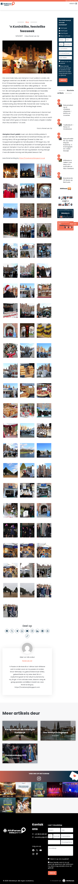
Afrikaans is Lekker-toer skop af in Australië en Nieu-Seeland (68, 164)
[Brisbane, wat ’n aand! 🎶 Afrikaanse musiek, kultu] (54, 790)
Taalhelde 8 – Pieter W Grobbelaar (68, 127)
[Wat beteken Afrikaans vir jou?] (23, 790)
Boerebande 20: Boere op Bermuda (68, 180)
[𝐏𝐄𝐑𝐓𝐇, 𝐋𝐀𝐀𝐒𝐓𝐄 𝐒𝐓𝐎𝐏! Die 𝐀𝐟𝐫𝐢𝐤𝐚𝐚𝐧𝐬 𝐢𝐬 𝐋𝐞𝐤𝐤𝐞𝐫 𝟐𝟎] (39, 790)
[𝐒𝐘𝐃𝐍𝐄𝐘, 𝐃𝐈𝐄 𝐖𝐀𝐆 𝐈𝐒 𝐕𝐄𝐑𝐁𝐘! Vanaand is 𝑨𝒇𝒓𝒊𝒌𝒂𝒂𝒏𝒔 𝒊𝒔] (8, 805)
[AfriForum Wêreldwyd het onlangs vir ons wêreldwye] (23, 805)
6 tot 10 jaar (64, 33)
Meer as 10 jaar (65, 36)
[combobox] (61, 44)
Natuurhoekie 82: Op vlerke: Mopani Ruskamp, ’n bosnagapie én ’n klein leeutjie (68, 145)
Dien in (63, 80)
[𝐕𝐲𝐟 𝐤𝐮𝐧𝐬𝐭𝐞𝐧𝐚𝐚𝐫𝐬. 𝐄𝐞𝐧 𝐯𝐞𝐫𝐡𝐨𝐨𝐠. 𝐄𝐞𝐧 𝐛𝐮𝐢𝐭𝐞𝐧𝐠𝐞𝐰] (8, 790)
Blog (27, 22)
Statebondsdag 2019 (16, 755)
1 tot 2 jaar (64, 28)
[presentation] (60, 105)
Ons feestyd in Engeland (55, 732)
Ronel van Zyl (27, 661)
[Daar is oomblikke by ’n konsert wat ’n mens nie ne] (70, 790)
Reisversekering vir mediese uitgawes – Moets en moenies (68, 110)
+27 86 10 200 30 (41, 834)
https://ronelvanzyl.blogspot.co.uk (32, 158)
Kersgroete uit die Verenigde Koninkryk (20, 731)
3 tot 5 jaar (64, 31)
